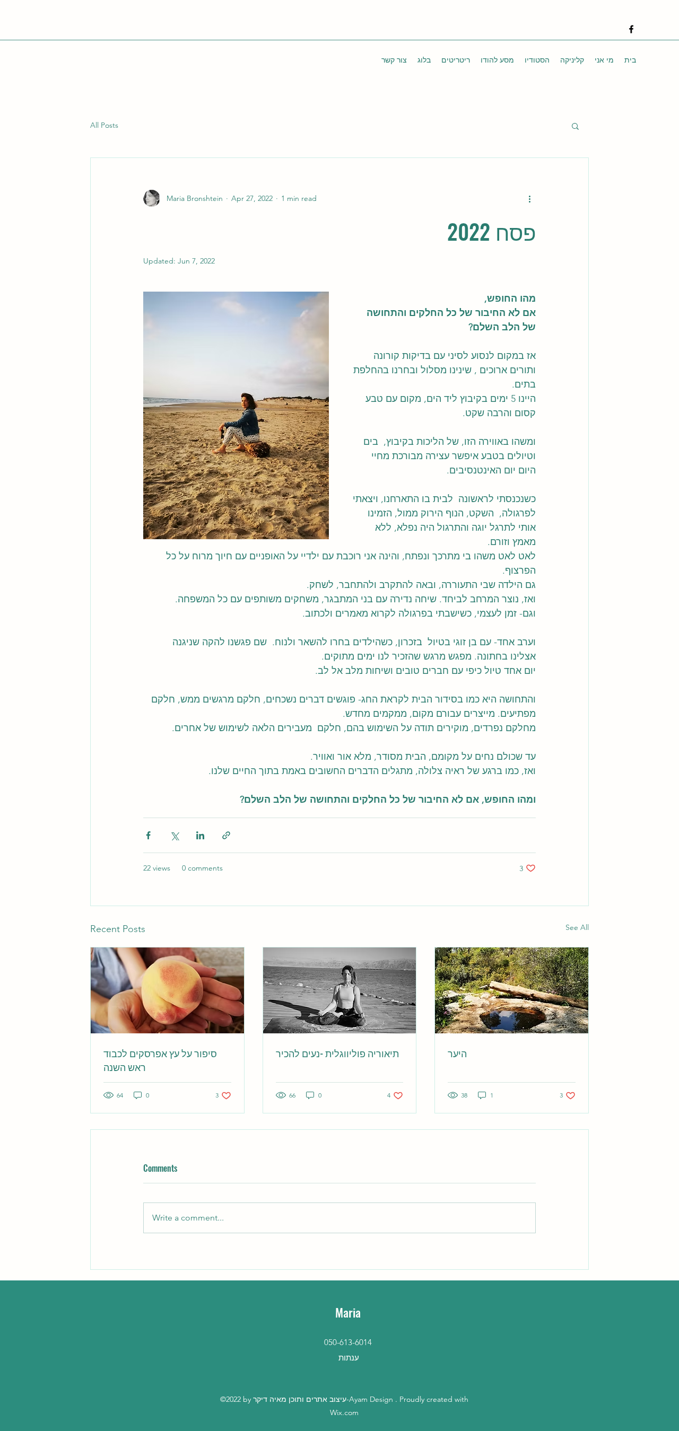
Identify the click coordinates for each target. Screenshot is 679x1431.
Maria (348, 1312)
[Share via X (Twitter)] (174, 835)
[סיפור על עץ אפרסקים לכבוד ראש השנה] (167, 990)
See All (577, 927)
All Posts (104, 125)
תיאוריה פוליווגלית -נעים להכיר (337, 1053)
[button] (575, 125)
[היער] (511, 990)
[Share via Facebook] (148, 835)
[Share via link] (226, 835)
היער (457, 1053)
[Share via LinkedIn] (200, 835)
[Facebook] (631, 29)
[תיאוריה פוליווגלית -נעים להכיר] (339, 990)
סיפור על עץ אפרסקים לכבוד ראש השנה (160, 1060)
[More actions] (529, 198)
